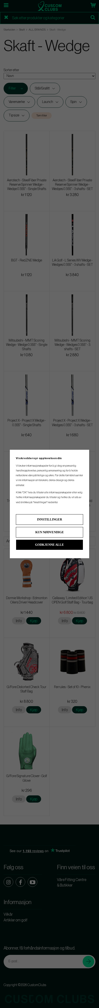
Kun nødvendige (49, 532)
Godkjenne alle (49, 544)
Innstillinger (49, 519)
